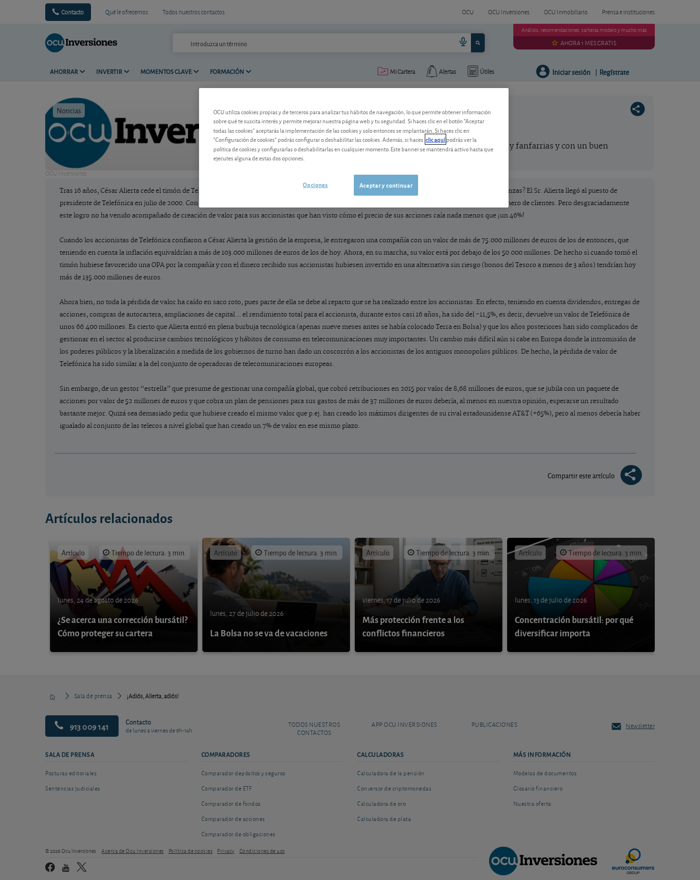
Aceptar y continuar (386, 184)
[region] (354, 148)
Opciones (315, 184)
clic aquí (435, 139)
